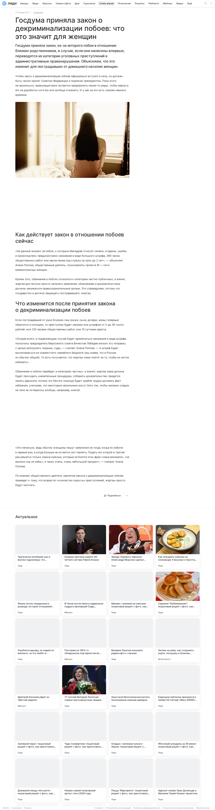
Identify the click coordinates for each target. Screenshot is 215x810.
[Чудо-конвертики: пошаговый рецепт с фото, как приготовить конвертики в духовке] (84, 734)
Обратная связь (203, 808)
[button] (72, 140)
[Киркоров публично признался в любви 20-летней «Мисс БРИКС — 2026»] (178, 687)
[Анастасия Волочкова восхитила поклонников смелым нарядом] (131, 687)
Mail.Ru (6, 808)
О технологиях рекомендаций (118, 808)
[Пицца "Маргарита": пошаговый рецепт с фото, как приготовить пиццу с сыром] (131, 780)
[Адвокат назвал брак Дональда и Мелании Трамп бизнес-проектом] (178, 780)
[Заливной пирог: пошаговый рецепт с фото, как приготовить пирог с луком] (37, 734)
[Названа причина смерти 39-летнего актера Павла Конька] (84, 547)
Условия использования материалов (178, 808)
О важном (38, 12)
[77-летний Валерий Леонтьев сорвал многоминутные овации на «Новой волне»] (84, 687)
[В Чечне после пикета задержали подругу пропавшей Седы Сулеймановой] (84, 593)
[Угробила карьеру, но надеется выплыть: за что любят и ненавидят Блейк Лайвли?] (37, 640)
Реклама (27, 808)
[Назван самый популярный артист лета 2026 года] (84, 780)
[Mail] (4, 3)
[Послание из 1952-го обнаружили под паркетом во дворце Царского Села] (84, 640)
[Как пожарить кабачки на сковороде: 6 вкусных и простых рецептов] (178, 547)
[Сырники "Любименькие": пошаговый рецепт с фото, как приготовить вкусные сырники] (178, 593)
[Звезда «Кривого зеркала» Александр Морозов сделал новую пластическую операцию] (131, 547)
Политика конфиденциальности (146, 808)
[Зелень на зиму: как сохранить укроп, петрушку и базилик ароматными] (178, 640)
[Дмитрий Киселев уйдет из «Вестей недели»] (37, 687)
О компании (16, 808)
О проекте (98, 808)
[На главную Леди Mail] (11, 3)
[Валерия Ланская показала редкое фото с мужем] (131, 640)
